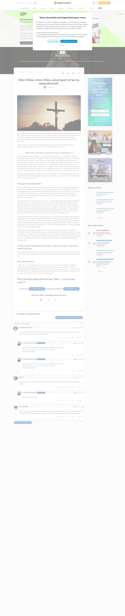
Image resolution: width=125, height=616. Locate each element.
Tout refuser (62, 45)
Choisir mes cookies (53, 41)
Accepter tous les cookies (69, 41)
